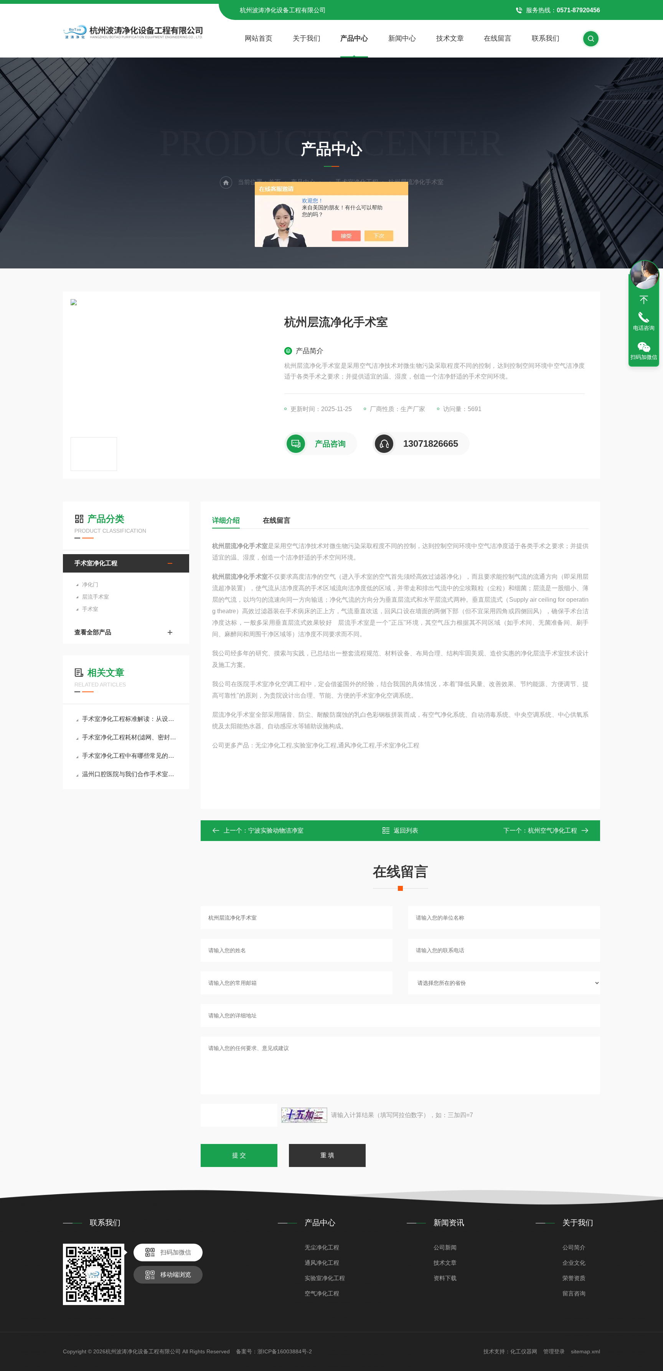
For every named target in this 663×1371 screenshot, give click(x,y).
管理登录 (554, 1351)
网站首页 (258, 38)
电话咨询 (644, 328)
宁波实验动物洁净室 (275, 830)
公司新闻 (445, 1247)
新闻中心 (402, 38)
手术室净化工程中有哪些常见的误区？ (130, 755)
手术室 (90, 609)
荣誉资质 (573, 1278)
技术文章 (450, 38)
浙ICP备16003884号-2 (284, 1351)
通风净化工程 (322, 1262)
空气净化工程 (322, 1293)
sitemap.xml (585, 1351)
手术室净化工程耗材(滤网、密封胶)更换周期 (130, 737)
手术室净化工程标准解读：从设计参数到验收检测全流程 (130, 719)
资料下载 (445, 1278)
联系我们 (545, 38)
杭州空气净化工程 (552, 830)
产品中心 (354, 38)
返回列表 (406, 830)
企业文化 (573, 1262)
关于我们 (306, 38)
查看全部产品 (92, 632)
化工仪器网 (523, 1351)
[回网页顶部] (643, 300)
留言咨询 (573, 1293)
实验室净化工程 (325, 1278)
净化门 (90, 584)
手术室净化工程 (95, 563)
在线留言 (497, 38)
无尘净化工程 (322, 1247)
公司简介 (573, 1247)
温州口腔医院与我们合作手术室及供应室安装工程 (130, 774)
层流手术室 (95, 597)
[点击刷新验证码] (304, 1115)
